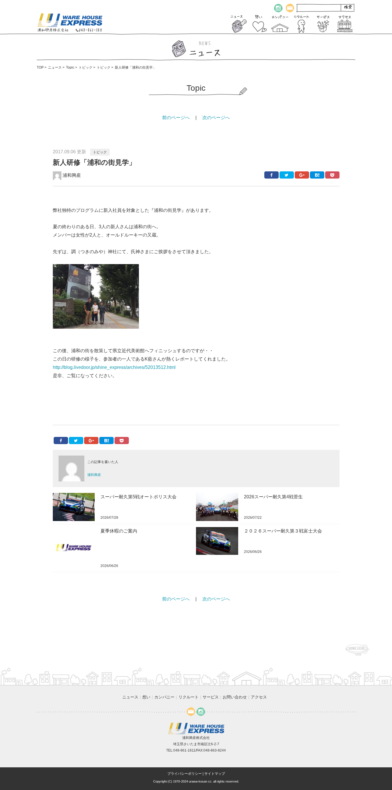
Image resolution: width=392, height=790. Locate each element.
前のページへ (176, 117)
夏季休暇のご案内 (118, 530)
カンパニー (164, 697)
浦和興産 (71, 175)
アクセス (259, 697)
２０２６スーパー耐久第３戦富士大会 (283, 530)
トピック (100, 152)
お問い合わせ (235, 697)
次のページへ (216, 117)
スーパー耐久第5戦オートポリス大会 (138, 496)
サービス (211, 697)
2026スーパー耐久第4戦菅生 (273, 496)
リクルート (188, 697)
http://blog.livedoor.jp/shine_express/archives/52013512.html (114, 367)
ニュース (130, 697)
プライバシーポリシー (184, 774)
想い (146, 697)
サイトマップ (214, 774)
